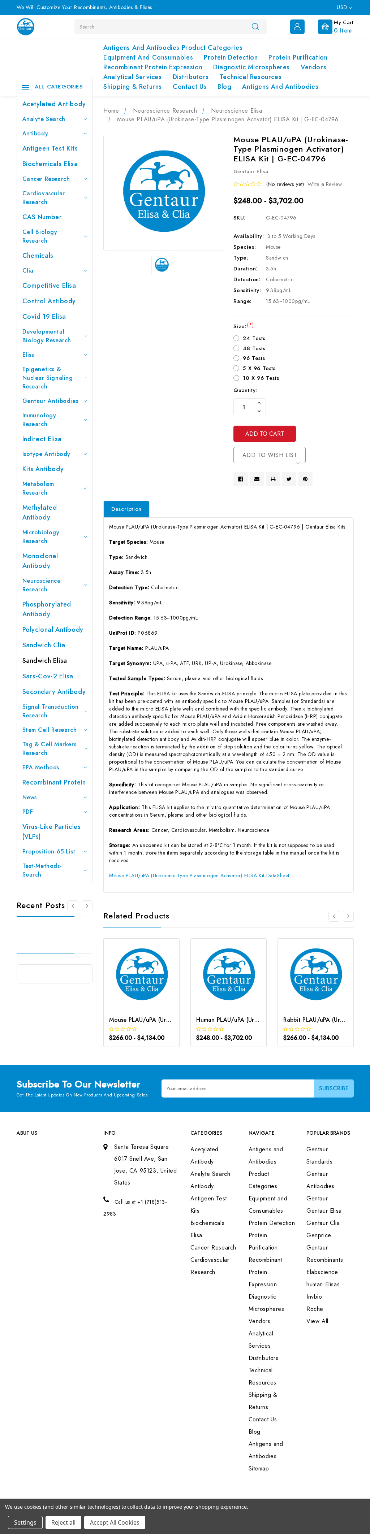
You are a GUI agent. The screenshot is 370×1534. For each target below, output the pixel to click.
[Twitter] (289, 479)
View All (317, 1321)
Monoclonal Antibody (40, 560)
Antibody (35, 133)
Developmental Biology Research (47, 335)
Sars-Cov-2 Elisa (48, 676)
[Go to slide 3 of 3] (87, 905)
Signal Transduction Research (50, 711)
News (29, 797)
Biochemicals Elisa (50, 164)
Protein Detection (231, 57)
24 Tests (254, 338)
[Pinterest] (305, 479)
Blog (224, 86)
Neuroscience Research (41, 585)
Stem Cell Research (49, 730)
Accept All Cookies (114, 1522)
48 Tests (254, 348)
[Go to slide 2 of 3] (348, 916)
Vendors (313, 67)
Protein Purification (297, 57)
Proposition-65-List (49, 851)
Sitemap (259, 1468)
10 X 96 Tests (261, 378)
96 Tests (254, 358)
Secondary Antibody (54, 691)
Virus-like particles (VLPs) (51, 831)
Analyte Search (43, 119)
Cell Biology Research (39, 236)
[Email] (257, 479)
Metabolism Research (38, 488)
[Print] (273, 479)
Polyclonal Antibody (52, 629)
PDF (27, 812)
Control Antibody (49, 301)
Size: (243, 326)
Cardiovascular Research (43, 197)
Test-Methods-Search (42, 870)
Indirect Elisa (42, 439)
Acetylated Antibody (54, 104)
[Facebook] (240, 479)
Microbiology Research (41, 536)
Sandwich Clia (43, 645)
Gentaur (317, 1198)
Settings (25, 1522)
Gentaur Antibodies (50, 401)
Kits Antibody (43, 469)
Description (126, 509)
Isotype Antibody (46, 454)
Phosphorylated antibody (46, 609)
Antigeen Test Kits (50, 148)
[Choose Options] (132, 982)
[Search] (255, 26)
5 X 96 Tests (259, 368)
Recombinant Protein (54, 782)
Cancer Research (46, 179)
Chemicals (37, 255)
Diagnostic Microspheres (251, 67)
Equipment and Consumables (148, 57)
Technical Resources (250, 77)
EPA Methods (41, 767)
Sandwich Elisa (44, 660)
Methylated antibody (39, 512)
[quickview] (151, 982)
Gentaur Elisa (324, 1211)
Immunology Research (39, 419)
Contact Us (190, 86)
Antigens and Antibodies (280, 86)
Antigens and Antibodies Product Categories (172, 47)
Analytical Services (132, 77)
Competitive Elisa (49, 285)
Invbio (314, 1296)
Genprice (318, 1235)
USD (343, 7)
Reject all (63, 1522)
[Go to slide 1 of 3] (72, 905)
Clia (28, 270)
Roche (314, 1309)
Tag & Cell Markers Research (49, 748)
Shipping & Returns (132, 86)
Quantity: (245, 390)
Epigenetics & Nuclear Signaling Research (47, 378)
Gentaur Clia (323, 1223)
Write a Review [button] (324, 184)
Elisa (28, 355)
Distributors (191, 77)
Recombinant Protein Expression (152, 67)
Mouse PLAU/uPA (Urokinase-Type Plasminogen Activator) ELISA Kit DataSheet (199, 875)
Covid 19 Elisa (44, 316)
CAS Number (42, 217)
